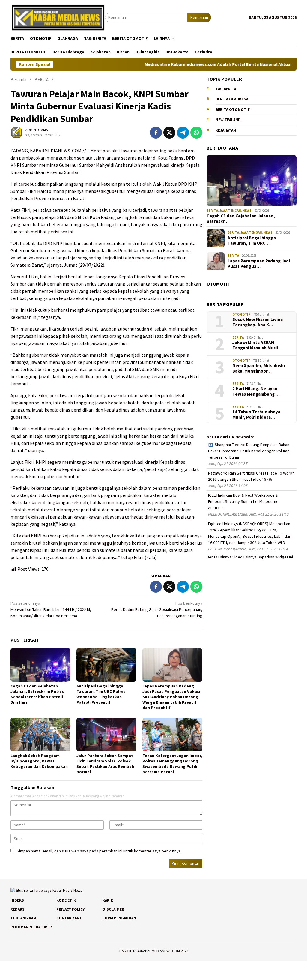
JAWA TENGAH (230, 210)
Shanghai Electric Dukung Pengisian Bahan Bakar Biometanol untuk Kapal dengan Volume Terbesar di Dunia (249, 451)
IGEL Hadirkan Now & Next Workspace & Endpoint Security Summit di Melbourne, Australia (244, 501)
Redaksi (18, 909)
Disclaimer (113, 909)
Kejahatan (226, 130)
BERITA (212, 210)
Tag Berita (226, 88)
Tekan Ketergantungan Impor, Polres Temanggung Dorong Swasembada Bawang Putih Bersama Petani (172, 763)
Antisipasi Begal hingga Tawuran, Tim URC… (252, 240)
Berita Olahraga (232, 99)
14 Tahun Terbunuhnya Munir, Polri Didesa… (256, 414)
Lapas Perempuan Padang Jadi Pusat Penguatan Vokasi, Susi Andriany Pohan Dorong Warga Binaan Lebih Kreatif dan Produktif (171, 696)
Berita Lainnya (219, 557)
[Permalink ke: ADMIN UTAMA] (16, 132)
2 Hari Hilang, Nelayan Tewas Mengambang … (256, 391)
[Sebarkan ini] (156, 133)
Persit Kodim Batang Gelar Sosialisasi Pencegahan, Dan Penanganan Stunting (156, 609)
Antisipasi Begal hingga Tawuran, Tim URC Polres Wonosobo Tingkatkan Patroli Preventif (101, 694)
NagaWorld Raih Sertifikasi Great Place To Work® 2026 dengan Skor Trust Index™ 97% (251, 476)
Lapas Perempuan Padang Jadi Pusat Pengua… (259, 263)
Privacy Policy (70, 909)
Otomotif (241, 314)
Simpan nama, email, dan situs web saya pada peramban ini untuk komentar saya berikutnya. (99, 851)
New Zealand (228, 119)
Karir (108, 900)
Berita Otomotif (233, 109)
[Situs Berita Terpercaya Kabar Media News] (57, 17)
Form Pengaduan (119, 918)
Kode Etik (66, 900)
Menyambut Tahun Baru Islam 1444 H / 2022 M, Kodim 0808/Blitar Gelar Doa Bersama (50, 609)
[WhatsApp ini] (196, 133)
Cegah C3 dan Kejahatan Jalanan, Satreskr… (241, 218)
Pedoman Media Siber (31, 927)
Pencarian (199, 17)
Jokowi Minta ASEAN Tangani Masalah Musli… (257, 345)
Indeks (17, 900)
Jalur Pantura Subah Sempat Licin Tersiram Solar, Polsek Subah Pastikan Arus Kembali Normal (105, 763)
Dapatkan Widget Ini (275, 557)
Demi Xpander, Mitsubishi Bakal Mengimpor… (258, 368)
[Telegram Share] (183, 133)
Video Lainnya (244, 557)
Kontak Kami (68, 918)
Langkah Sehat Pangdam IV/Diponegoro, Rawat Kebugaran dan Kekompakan (39, 761)
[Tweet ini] (169, 133)
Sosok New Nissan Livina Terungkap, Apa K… (257, 322)
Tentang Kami (23, 918)
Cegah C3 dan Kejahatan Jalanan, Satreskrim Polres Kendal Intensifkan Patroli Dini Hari (37, 694)
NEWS (247, 210)
